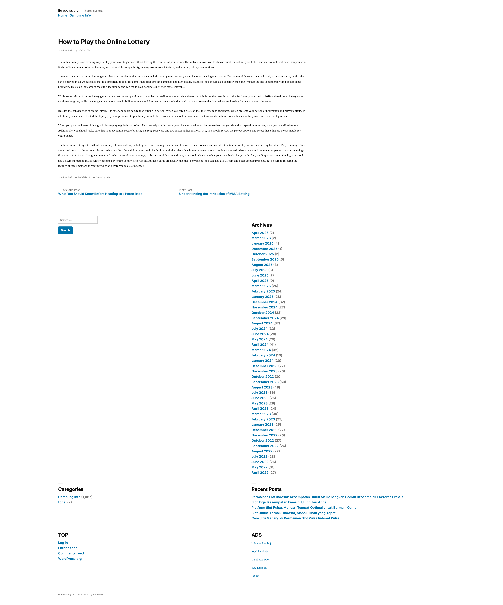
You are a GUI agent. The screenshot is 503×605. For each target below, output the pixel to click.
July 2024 (260, 329)
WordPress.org (70, 559)
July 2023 (259, 393)
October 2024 (263, 313)
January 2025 (263, 297)
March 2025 (261, 286)
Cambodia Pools (261, 559)
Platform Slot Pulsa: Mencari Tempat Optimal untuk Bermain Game (304, 508)
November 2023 (264, 371)
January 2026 (263, 243)
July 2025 (259, 270)
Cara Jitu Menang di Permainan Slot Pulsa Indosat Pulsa (296, 518)
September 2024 (265, 318)
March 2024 (261, 350)
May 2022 (260, 467)
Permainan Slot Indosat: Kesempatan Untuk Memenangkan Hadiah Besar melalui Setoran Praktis (327, 497)
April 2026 (260, 233)
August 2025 (262, 265)
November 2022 (264, 435)
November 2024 (265, 307)
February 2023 (263, 419)
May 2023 (260, 403)
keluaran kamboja (262, 543)
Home (62, 15)
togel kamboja (260, 551)
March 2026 (261, 238)
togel (62, 502)
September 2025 (265, 259)
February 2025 (263, 291)
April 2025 (260, 281)
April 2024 (260, 345)
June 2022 (260, 462)
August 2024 (262, 323)
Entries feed (68, 548)
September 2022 (265, 446)
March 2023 (261, 414)
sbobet (255, 575)
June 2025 (260, 275)
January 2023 (263, 424)
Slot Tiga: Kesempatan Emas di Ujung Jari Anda (289, 502)
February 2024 (263, 355)
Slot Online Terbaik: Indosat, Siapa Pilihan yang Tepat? (294, 513)
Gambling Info (80, 15)
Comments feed (71, 553)
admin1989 (66, 50)
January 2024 (263, 361)
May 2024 (260, 339)
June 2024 (260, 334)
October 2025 (263, 254)
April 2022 (260, 473)
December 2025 (264, 249)
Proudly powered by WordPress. (88, 594)
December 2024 (265, 302)
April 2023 (260, 408)
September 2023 (265, 382)
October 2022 (263, 440)
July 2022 (259, 456)
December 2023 (264, 366)
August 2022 (262, 451)
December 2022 (264, 430)
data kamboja (259, 567)
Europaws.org (68, 10)
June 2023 (260, 398)
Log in (63, 543)
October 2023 (263, 377)
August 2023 (262, 387)
